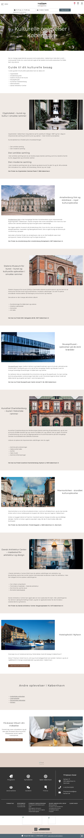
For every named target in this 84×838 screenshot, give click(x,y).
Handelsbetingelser (54, 809)
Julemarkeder (14, 698)
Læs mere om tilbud (14, 739)
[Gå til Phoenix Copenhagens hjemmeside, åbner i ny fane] (4, 763)
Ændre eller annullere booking (19, 12)
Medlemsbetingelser (34, 811)
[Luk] (82, 836)
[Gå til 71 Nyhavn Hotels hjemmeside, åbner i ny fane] (12, 763)
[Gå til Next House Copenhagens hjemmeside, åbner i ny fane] (80, 763)
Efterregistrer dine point (35, 808)
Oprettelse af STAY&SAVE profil (37, 805)
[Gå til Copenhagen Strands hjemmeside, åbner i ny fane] (19, 763)
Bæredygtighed (53, 805)
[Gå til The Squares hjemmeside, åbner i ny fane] (34, 763)
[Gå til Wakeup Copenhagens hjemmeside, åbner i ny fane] (65, 763)
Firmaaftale (10, 803)
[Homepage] (42, 5)
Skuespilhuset (13, 366)
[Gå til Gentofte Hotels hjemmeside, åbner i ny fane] (57, 763)
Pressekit (51, 811)
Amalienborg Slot (14, 219)
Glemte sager (73, 803)
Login (30, 806)
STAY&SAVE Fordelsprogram (37, 803)
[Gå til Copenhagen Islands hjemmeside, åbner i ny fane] (49, 763)
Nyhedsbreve (21, 803)
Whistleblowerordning (54, 808)
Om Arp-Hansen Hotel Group (57, 803)
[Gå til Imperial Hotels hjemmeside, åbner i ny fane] (27, 763)
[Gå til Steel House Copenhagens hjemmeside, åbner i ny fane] (72, 763)
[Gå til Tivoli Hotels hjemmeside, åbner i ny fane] (42, 763)
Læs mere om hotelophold (19, 665)
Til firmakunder (21, 805)
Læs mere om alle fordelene (55, 835)
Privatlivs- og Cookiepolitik (56, 806)
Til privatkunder (21, 806)
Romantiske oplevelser (17, 700)
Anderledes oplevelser (17, 696)
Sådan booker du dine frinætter (37, 809)
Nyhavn (12, 702)
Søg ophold (65, 10)
